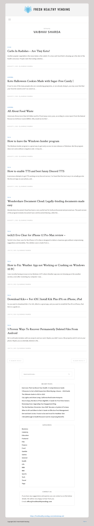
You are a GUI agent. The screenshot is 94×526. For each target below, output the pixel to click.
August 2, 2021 (12, 126)
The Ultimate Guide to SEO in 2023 (33, 394)
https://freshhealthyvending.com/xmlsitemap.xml (47, 516)
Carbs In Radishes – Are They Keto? (28, 51)
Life (23, 464)
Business (25, 429)
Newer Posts (15, 360)
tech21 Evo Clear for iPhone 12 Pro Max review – (36, 235)
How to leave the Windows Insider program (33, 141)
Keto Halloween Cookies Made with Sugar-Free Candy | (40, 81)
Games (24, 455)
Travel (24, 480)
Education (25, 435)
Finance (24, 445)
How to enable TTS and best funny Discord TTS (35, 171)
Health (24, 461)
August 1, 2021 (12, 220)
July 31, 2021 (12, 250)
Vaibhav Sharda (27, 66)
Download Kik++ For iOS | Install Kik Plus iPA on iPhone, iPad (44, 299)
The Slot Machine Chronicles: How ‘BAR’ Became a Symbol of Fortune (45, 407)
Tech (9, 137)
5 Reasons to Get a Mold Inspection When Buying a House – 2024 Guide (46, 391)
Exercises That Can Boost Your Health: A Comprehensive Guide (43, 388)
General (10, 77)
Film (23, 442)
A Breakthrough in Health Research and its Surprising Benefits (43, 417)
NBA (23, 471)
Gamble (24, 451)
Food (9, 47)
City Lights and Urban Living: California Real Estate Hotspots (42, 397)
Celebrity (25, 432)
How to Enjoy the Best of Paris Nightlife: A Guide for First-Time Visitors (45, 401)
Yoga (23, 483)
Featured (25, 438)
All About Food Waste (20, 111)
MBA (23, 467)
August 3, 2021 (12, 66)
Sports (24, 474)
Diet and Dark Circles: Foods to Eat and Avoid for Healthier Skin (43, 413)
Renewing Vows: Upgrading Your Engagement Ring (39, 404)
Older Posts (78, 360)
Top (84, 521)
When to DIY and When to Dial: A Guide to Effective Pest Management (45, 410)
